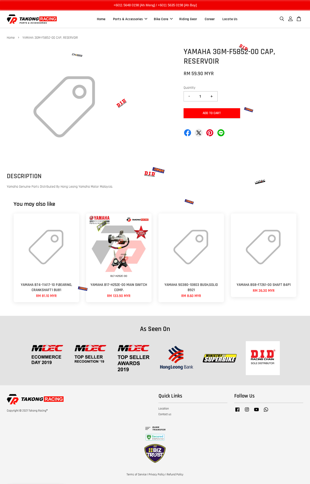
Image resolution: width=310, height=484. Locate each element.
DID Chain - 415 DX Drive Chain (41, 472)
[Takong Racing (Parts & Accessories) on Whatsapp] (266, 412)
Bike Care (161, 19)
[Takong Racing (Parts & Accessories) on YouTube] (256, 412)
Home (101, 19)
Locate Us (229, 19)
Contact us (164, 414)
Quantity (189, 88)
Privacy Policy (157, 474)
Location (163, 408)
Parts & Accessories (128, 19)
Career (210, 19)
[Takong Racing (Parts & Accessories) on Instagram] (247, 412)
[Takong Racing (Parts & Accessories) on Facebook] (237, 412)
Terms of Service (137, 474)
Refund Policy (175, 474)
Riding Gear (188, 19)
